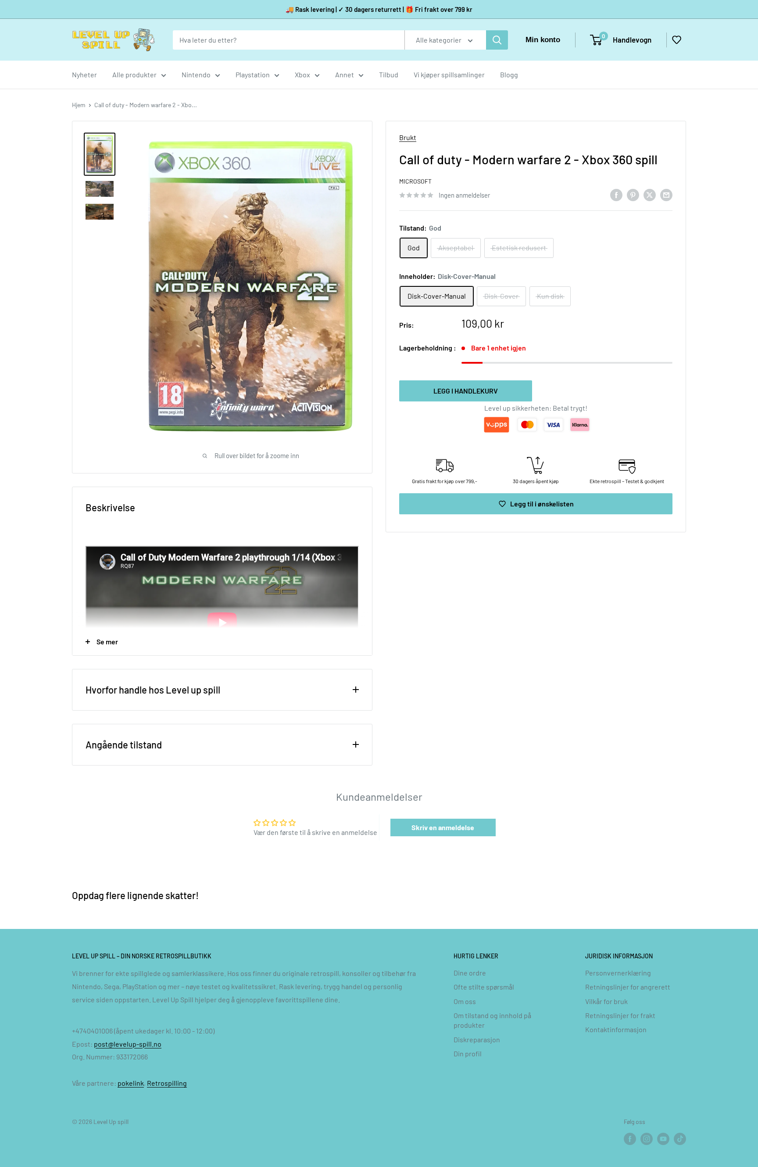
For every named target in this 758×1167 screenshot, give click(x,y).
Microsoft (415, 181)
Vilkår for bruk (606, 1001)
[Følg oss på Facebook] (630, 1139)
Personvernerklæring (618, 972)
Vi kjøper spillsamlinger (449, 74)
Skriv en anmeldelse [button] (442, 827)
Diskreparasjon (477, 1039)
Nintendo (196, 74)
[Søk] (497, 40)
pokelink (131, 1083)
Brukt (407, 137)
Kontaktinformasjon (616, 1029)
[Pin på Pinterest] (633, 194)
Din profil (468, 1053)
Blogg (509, 74)
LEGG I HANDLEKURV (465, 391)
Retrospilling (167, 1083)
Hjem (79, 104)
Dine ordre (470, 972)
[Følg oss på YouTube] (663, 1139)
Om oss (465, 1001)
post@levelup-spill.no (127, 1044)
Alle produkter (134, 74)
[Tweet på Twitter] (650, 194)
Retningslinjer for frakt (620, 1015)
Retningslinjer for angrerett (627, 987)
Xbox (302, 74)
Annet (344, 74)
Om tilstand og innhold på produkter (492, 1020)
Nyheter (84, 74)
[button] (676, 40)
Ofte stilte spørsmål (484, 987)
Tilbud (388, 74)
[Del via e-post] (666, 194)
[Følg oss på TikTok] (680, 1139)
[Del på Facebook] (616, 194)
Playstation (253, 74)
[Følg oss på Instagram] (646, 1139)
